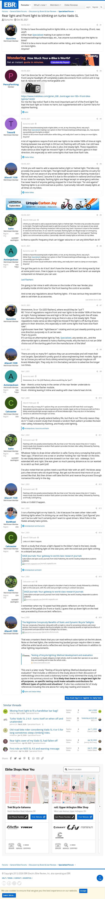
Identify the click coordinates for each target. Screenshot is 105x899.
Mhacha (12, 713)
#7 (101, 305)
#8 (101, 349)
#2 (101, 71)
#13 (100, 508)
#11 (100, 435)
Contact (17, 878)
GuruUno (8, 19)
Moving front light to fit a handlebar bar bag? (34, 710)
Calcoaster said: (29, 440)
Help (4, 878)
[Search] (101, 7)
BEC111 (94, 720)
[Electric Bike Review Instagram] (14, 883)
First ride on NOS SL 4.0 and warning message (34, 748)
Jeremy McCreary (90, 742)
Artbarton (13, 735)
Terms (10, 878)
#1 (101, 25)
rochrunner (14, 751)
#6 (101, 246)
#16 (100, 617)
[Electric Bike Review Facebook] (9, 883)
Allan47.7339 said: (29, 220)
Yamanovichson (15, 743)
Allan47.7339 (92, 731)
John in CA (13, 724)
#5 (101, 215)
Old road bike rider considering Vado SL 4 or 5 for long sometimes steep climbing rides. (36, 731)
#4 (101, 164)
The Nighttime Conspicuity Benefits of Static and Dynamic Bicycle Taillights (58, 622)
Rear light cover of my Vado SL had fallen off (33, 740)
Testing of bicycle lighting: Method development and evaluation (62, 655)
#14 (100, 533)
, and (37, 428)
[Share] (97, 24)
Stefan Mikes (92, 750)
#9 (101, 371)
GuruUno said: (28, 124)
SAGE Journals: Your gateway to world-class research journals (52, 555)
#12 (100, 484)
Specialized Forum (32, 713)
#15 (100, 577)
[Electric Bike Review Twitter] (19, 883)
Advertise (27, 878)
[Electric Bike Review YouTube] (4, 883)
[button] (30, 4)
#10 (100, 398)
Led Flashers (27, 279)
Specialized (38, 34)
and (35, 526)
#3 (101, 119)
